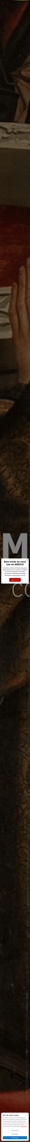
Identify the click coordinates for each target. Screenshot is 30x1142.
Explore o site (15, 580)
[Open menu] (3, 3)
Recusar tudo (15, 1130)
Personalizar (15, 1134)
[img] (15, 3)
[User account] (27, 3)
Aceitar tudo (15, 1137)
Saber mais (24, 1126)
